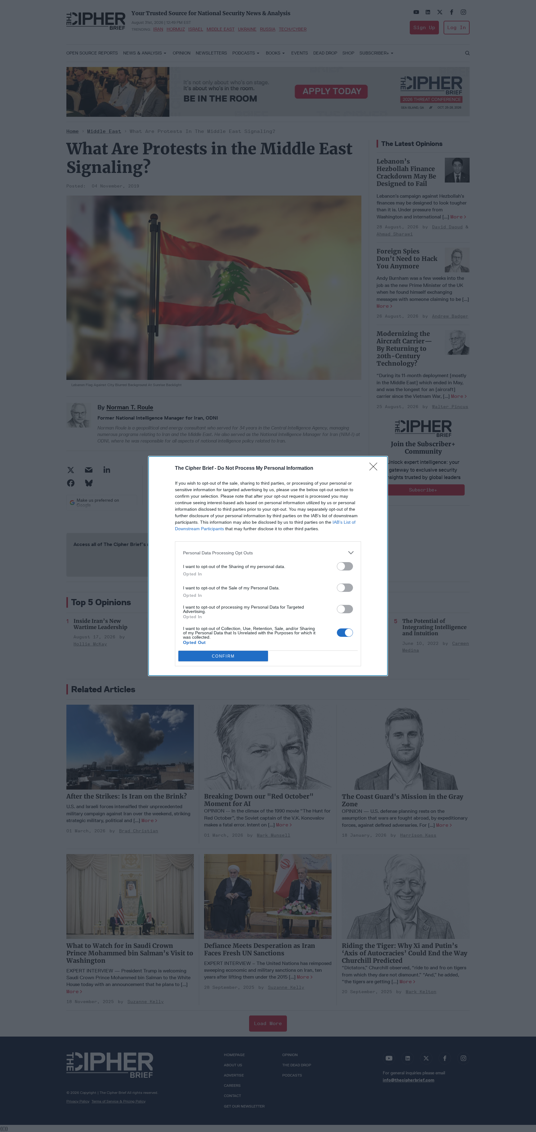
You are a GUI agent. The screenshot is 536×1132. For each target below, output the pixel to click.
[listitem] (268, 552)
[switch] (345, 566)
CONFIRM (223, 656)
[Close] (375, 468)
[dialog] (268, 566)
